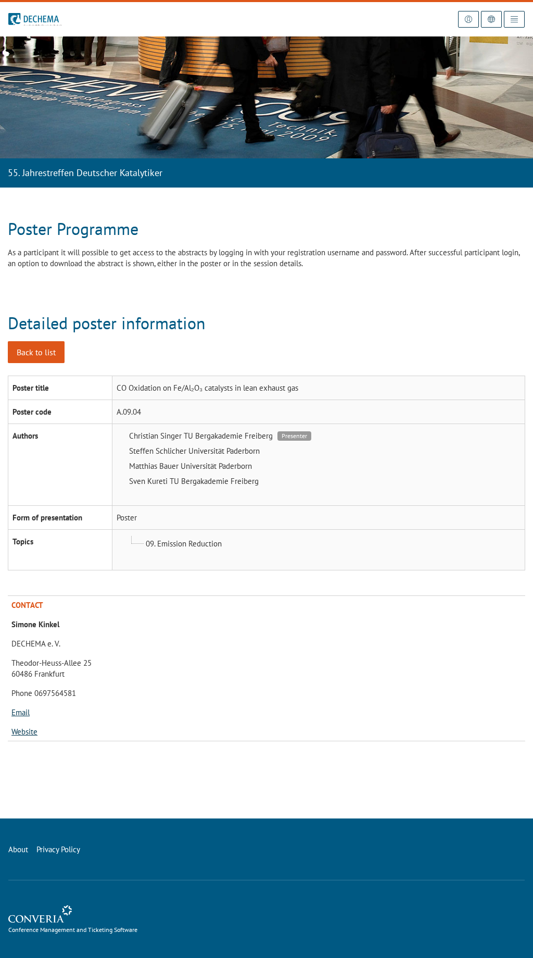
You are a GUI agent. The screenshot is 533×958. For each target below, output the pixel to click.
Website (24, 732)
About (18, 849)
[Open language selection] (491, 19)
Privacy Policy (58, 849)
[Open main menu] (514, 19)
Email (20, 712)
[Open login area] (468, 19)
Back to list (36, 352)
